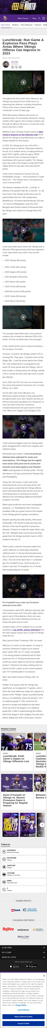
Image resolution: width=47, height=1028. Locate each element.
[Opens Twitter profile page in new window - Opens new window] (16, 67)
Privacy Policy (20, 1005)
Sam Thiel (14, 62)
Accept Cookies (23, 1023)
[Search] (39, 18)
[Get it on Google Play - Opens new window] (31, 967)
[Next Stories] (42, 824)
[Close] (44, 975)
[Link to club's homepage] (5, 17)
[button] (23, 82)
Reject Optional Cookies (24, 1017)
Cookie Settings (23, 1010)
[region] (23, 1000)
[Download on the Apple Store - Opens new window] (15, 966)
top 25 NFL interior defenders (26, 630)
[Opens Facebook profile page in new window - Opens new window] (12, 67)
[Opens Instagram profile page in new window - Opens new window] (20, 67)
